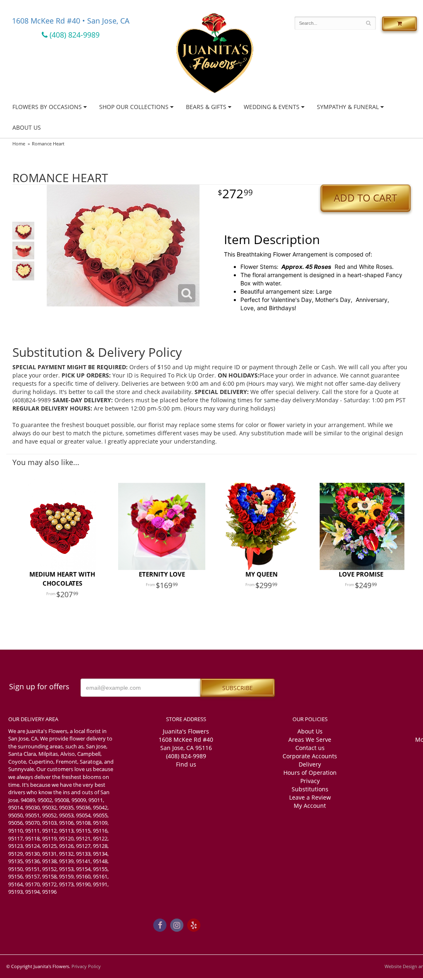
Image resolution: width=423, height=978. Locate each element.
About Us (26, 127)
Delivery (310, 764)
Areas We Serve (309, 739)
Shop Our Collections (134, 107)
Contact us (310, 748)
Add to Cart (365, 197)
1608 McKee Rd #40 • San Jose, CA (70, 21)
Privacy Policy (86, 966)
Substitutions (310, 789)
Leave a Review (310, 797)
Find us (186, 764)
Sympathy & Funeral (348, 107)
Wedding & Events (271, 107)
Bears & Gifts (206, 107)
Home (18, 143)
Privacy (310, 781)
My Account (310, 805)
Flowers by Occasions (47, 107)
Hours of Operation (310, 772)
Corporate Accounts (310, 756)
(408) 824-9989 (74, 35)
